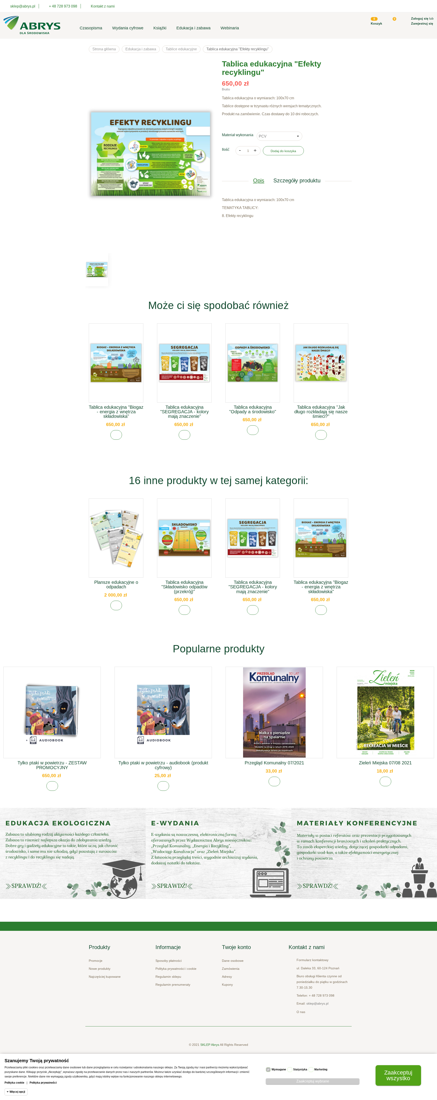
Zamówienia (230, 968)
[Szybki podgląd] (116, 367)
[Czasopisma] (364, 853)
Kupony (227, 984)
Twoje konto (236, 947)
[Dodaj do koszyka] (116, 434)
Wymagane (279, 1069)
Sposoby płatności (168, 960)
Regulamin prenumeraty (172, 984)
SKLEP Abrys (210, 1044)
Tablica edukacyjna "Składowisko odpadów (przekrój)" (184, 587)
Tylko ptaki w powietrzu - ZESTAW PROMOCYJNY (52, 765)
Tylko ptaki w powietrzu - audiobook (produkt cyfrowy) (163, 765)
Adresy (227, 976)
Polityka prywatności (43, 1082)
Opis (258, 180)
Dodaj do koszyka (283, 151)
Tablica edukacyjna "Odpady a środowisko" (252, 409)
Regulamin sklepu (168, 976)
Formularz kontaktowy (312, 960)
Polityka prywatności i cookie (175, 968)
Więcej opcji (17, 1091)
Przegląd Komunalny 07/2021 (274, 762)
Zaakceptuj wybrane (312, 1081)
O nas (301, 1012)
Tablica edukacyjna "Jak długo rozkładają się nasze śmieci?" (321, 412)
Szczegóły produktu (296, 180)
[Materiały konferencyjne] (73, 853)
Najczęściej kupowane (105, 976)
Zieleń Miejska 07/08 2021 (385, 762)
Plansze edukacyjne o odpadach (116, 584)
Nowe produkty (99, 968)
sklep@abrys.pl (317, 1003)
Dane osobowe (233, 960)
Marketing (320, 1069)
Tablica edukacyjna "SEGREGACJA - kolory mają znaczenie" (184, 412)
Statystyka (300, 1069)
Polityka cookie (14, 1082)
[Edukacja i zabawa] (218, 853)
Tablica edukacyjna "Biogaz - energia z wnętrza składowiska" (116, 412)
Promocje (95, 960)
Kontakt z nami (103, 6)
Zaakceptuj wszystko (398, 1075)
